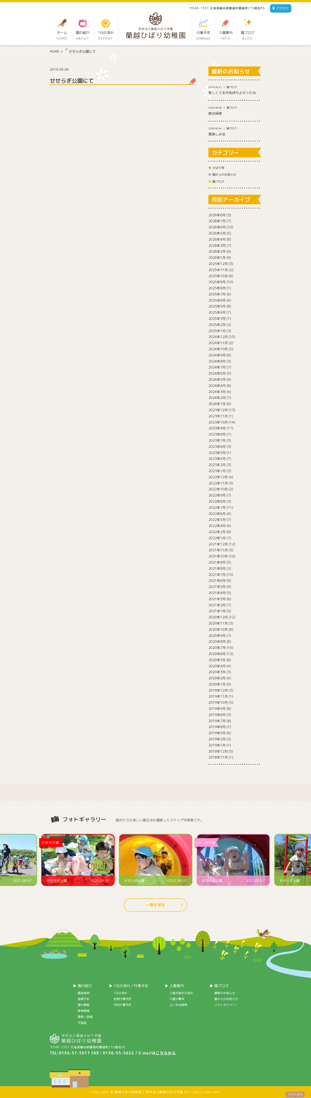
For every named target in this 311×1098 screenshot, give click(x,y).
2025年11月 (218, 270)
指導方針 (83, 999)
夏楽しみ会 (216, 134)
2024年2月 (217, 397)
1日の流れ (106, 35)
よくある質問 (178, 1005)
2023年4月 (217, 458)
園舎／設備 (85, 1017)
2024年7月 (217, 367)
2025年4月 (217, 312)
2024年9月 (217, 355)
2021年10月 (218, 556)
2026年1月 (217, 257)
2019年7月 (217, 721)
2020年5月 (217, 660)
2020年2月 (217, 678)
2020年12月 (218, 617)
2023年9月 (217, 428)
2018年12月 (218, 751)
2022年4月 (217, 525)
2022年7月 (217, 507)
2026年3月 (217, 245)
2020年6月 (217, 653)
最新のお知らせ (224, 993)
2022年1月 (217, 538)
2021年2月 (217, 605)
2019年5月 (217, 733)
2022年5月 (217, 519)
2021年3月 (217, 599)
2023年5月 (217, 452)
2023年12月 (218, 410)
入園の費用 (176, 999)
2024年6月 (217, 373)
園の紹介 (82, 35)
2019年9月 (217, 708)
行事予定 (203, 35)
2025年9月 (217, 282)
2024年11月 (218, 343)
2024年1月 (217, 403)
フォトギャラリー (226, 1005)
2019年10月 (218, 702)
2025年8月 (217, 288)
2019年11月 (218, 696)
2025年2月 (217, 324)
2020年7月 (217, 647)
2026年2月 (217, 251)
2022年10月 (218, 489)
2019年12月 (218, 690)
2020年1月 (217, 684)
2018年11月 (218, 757)
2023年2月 (217, 464)
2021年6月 (217, 580)
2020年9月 (217, 635)
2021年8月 (217, 568)
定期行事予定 (122, 999)
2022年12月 (218, 477)
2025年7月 (217, 294)
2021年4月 (217, 592)
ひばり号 (218, 168)
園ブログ (248, 35)
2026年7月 (217, 221)
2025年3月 (217, 318)
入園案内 (226, 35)
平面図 (82, 1023)
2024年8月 (217, 361)
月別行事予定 (122, 1005)
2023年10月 (218, 422)
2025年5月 (217, 306)
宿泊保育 (215, 113)
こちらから (166, 1053)
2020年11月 (218, 623)
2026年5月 (217, 233)
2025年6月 (217, 300)
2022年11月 (218, 483)
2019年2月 (217, 739)
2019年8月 (217, 714)
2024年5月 (217, 379)
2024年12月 (218, 336)
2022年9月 (217, 495)
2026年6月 (217, 227)
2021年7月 (217, 574)
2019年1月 (217, 745)
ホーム (62, 35)
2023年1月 (217, 471)
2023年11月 (218, 416)
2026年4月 (217, 239)
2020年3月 (217, 672)
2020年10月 (218, 629)
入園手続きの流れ (181, 993)
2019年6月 (217, 726)
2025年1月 (217, 330)
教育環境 (83, 1011)
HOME (54, 51)
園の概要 (83, 1005)
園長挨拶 (83, 993)
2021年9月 (217, 562)
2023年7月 (217, 440)
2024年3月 (217, 391)
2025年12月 (218, 263)
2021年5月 (217, 586)
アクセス (282, 8)
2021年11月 (218, 550)
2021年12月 (218, 544)
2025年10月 (218, 276)
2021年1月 (217, 611)
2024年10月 (218, 349)
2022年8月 (217, 501)
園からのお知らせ (224, 174)
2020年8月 (217, 641)
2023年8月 (217, 434)
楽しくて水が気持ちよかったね (232, 92)
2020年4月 (217, 666)
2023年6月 (217, 446)
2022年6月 (217, 513)
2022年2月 (217, 532)
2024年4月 (217, 385)
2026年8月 (217, 215)
